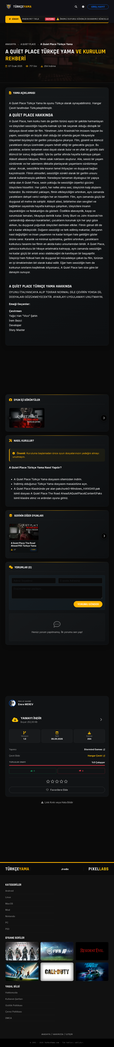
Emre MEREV (25, 704)
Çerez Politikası (13, 1011)
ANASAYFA (10, 44)
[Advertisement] (57, 370)
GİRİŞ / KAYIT (98, 7)
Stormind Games (93, 749)
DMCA (8, 1018)
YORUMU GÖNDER (88, 604)
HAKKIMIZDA (58, 1034)
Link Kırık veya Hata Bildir (58, 802)
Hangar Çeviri (95, 755)
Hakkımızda (11, 992)
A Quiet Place (28, 44)
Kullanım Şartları (14, 999)
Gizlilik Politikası (13, 1005)
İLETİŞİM (69, 1034)
